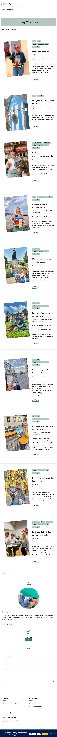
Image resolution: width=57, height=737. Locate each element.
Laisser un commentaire (38, 321)
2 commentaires (36, 109)
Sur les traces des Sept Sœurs (40, 44)
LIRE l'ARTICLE (35, 80)
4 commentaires (36, 267)
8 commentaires (36, 542)
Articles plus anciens (9, 572)
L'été (34, 41)
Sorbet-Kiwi (35, 58)
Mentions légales (35, 703)
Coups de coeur (37, 142)
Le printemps (47, 142)
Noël (42, 521)
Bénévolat (4, 660)
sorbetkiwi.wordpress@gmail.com (13, 703)
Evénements (36, 521)
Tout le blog (36, 46)
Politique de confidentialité (11, 721)
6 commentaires (36, 161)
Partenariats (49, 521)
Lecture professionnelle (8, 652)
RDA (39, 41)
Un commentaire (36, 60)
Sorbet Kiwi (7, 3)
